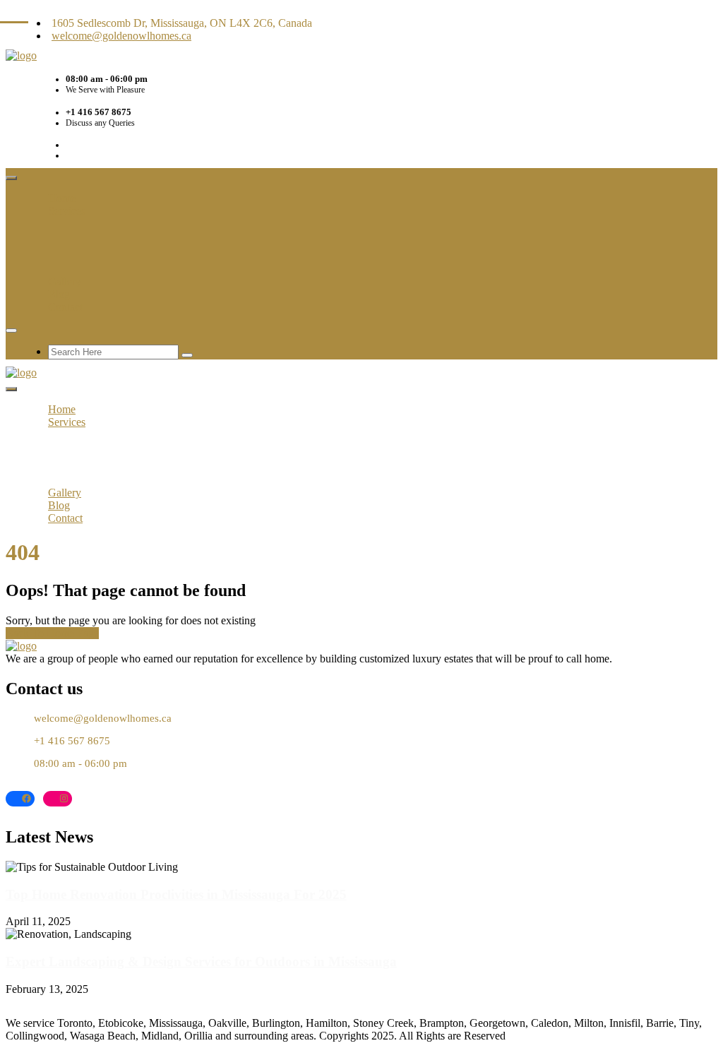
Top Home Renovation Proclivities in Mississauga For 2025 (176, 894)
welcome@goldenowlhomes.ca (121, 36)
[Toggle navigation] (11, 178)
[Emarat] (21, 646)
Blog (59, 294)
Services (66, 211)
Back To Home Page (52, 633)
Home (62, 198)
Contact (65, 307)
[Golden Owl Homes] (21, 55)
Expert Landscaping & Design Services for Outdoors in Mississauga (201, 961)
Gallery (64, 281)
